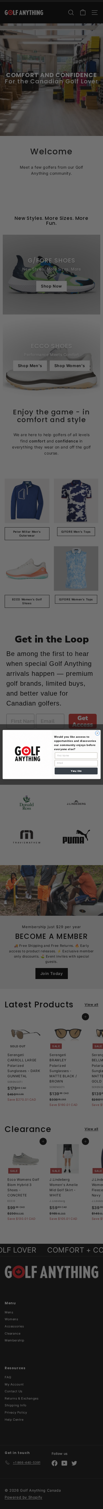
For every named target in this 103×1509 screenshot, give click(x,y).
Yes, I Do (76, 771)
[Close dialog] (97, 733)
